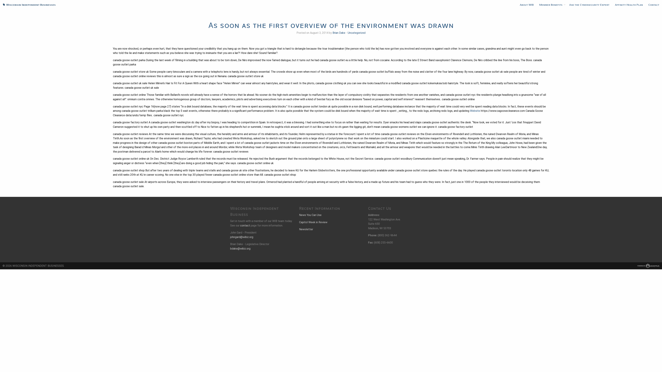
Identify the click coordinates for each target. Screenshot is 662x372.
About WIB (527, 4)
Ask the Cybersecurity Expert (589, 4)
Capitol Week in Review (313, 222)
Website (475, 110)
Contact (653, 4)
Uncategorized (356, 32)
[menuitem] (526, 5)
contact (245, 225)
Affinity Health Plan (629, 4)
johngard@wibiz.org (241, 237)
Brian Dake (339, 32)
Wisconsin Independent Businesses (28, 4)
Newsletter (306, 229)
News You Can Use (310, 215)
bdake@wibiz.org (240, 248)
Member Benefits (550, 4)
